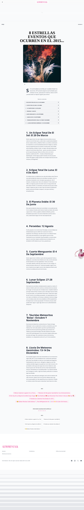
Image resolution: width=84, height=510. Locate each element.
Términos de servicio (6, 453)
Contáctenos (32, 451)
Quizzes (4, 451)
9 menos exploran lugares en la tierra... (25, 393)
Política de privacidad (60, 451)
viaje (3, 24)
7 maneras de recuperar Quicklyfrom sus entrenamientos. (54, 393)
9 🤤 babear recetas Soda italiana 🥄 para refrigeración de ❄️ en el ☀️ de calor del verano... (42, 401)
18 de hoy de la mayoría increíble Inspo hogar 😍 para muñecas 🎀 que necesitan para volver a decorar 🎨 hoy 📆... (42, 396)
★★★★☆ (80, 24)
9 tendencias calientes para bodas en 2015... (42, 398)
